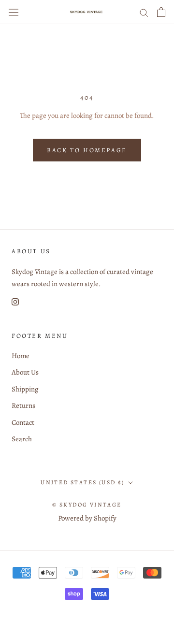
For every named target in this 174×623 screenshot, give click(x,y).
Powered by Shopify (87, 518)
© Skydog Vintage (86, 504)
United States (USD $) (82, 482)
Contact (23, 422)
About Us (25, 372)
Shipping (25, 389)
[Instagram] (15, 301)
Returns (23, 405)
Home (20, 356)
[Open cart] (161, 12)
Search (22, 439)
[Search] (144, 12)
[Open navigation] (13, 12)
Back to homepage (87, 150)
